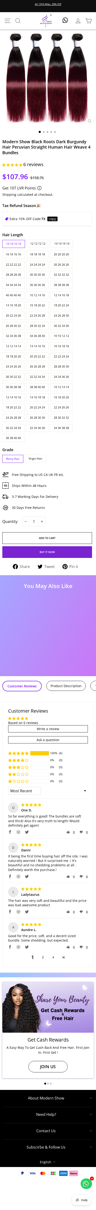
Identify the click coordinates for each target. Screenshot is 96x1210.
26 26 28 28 (37, 366)
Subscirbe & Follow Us (46, 1147)
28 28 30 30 (61, 366)
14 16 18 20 (13, 305)
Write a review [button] (48, 729)
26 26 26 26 (61, 265)
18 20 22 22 (13, 407)
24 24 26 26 (13, 366)
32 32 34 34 (37, 377)
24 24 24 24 (37, 265)
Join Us (48, 1066)
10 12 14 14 (61, 387)
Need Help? (46, 1114)
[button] (12, 165)
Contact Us (46, 1130)
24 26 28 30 (61, 316)
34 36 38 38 (61, 428)
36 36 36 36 (37, 285)
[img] (31, 805)
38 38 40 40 (37, 387)
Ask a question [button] (48, 740)
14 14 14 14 (61, 244)
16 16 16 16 (13, 254)
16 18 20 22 (37, 305)
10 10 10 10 (13, 244)
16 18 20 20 (61, 397)
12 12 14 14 (13, 346)
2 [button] (43, 957)
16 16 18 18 (61, 346)
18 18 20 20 (13, 356)
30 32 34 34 (13, 428)
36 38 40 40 (13, 438)
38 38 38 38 (61, 285)
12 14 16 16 (13, 397)
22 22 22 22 (13, 265)
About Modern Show (46, 1098)
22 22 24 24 (61, 356)
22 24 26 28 (37, 316)
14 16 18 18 (37, 397)
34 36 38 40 (37, 336)
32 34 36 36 (37, 428)
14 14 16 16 (37, 346)
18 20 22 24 (61, 305)
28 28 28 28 (13, 275)
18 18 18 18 (37, 254)
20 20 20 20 (61, 254)
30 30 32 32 (13, 377)
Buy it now (47, 552)
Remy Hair (13, 459)
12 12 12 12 (37, 244)
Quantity (9, 521)
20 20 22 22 (37, 356)
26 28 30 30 (37, 418)
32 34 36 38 (13, 336)
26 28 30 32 (13, 326)
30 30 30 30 (37, 275)
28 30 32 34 (37, 326)
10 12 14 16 (37, 295)
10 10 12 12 (61, 336)
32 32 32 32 (61, 275)
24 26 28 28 (13, 418)
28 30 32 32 (61, 418)
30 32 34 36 (61, 326)
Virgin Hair (35, 458)
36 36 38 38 (13, 387)
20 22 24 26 (13, 316)
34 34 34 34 (13, 285)
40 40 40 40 (13, 295)
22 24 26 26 (61, 407)
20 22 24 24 (37, 407)
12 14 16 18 (61, 295)
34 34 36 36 (61, 377)
